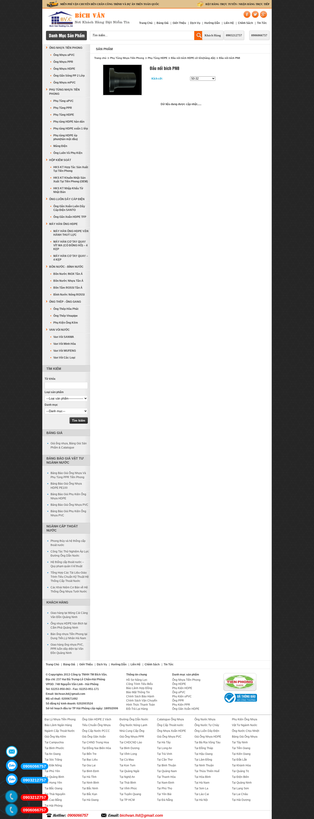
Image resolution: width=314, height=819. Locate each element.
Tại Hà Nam (201, 782)
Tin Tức (262, 23)
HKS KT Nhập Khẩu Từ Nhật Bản (68, 190)
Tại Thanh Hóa (166, 777)
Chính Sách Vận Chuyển (141, 700)
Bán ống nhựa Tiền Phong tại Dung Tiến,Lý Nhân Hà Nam (69, 636)
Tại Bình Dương (130, 748)
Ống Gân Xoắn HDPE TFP (69, 216)
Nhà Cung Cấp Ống (132, 731)
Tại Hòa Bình (202, 777)
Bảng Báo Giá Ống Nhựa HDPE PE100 (66, 485)
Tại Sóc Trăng (53, 759)
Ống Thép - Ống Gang (65, 301)
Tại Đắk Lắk (239, 759)
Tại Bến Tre (89, 754)
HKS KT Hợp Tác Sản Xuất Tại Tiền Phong (70, 169)
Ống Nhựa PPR (63, 61)
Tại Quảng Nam (167, 771)
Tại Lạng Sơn (240, 788)
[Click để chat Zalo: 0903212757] (11, 779)
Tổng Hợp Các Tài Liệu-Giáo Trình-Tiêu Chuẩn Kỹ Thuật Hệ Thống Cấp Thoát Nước (70, 577)
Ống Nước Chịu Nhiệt (245, 731)
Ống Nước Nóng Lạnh (133, 725)
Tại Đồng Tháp (203, 748)
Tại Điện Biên (240, 777)
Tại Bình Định (90, 771)
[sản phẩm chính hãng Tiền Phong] (240, 690)
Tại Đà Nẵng (165, 800)
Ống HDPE (179, 684)
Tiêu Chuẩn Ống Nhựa (96, 725)
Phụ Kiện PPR (181, 704)
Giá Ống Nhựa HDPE (207, 736)
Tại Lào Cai (201, 794)
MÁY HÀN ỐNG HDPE (63, 224)
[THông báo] (240, 703)
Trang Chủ (145, 23)
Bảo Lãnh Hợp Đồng (139, 688)
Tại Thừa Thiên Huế (207, 771)
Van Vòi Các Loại (64, 357)
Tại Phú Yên (52, 771)
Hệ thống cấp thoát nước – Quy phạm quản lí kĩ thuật (67, 564)
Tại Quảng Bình (54, 777)
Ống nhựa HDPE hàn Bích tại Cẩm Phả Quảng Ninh (69, 625)
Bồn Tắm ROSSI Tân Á (68, 287)
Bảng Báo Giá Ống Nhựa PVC (69, 504)
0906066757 (259, 35)
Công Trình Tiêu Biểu (139, 684)
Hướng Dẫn (212, 23)
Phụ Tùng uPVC (63, 101)
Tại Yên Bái (164, 794)
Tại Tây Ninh (240, 742)
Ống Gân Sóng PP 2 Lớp (69, 75)
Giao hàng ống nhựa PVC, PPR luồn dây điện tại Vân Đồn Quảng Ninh (67, 649)
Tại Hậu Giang (203, 754)
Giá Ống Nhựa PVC (169, 736)
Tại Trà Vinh (164, 754)
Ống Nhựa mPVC (64, 82)
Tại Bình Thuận (166, 765)
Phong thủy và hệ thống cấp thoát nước (68, 543)
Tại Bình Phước (54, 748)
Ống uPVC (179, 692)
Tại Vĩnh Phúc (128, 788)
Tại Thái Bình (128, 782)
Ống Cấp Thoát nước (170, 725)
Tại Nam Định (165, 782)
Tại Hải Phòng (54, 805)
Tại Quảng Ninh (242, 782)
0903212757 (234, 35)
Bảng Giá (162, 23)
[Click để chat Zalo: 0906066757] (11, 765)
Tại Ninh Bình (90, 782)
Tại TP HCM (127, 800)
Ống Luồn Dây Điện (206, 731)
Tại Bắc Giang (53, 788)
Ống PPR (178, 700)
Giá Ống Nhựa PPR (132, 736)
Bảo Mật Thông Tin (138, 692)
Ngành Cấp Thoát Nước (60, 731)
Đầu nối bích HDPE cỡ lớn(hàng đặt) (193, 58)
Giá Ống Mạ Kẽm (55, 736)
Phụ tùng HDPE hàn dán (68, 121)
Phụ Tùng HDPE (157, 58)
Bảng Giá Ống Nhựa (244, 736)
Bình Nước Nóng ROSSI (69, 294)
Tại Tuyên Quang (130, 794)
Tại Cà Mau (127, 759)
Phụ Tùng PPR (62, 107)
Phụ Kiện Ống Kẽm (65, 322)
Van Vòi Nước (59, 329)
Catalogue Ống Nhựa (170, 719)
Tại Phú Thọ (164, 788)
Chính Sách (245, 23)
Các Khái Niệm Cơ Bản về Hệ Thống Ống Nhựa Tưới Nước (69, 589)
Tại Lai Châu (240, 794)
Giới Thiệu (179, 23)
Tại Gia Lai (89, 765)
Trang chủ (100, 58)
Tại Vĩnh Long (128, 754)
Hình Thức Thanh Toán (140, 704)
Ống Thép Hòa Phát (65, 308)
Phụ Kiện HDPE (182, 688)
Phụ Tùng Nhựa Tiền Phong (127, 58)
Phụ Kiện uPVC (182, 696)
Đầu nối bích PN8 (229, 58)
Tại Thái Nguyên (55, 794)
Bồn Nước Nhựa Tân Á (68, 280)
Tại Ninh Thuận (204, 765)
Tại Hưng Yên (53, 782)
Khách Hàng (213, 35)
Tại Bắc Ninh (90, 788)
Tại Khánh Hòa (241, 765)
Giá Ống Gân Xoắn (94, 736)
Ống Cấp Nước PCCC (96, 731)
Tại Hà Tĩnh (89, 777)
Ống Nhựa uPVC (64, 55)
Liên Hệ (229, 23)
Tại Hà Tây (164, 742)
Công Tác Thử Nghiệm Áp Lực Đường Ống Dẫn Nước (70, 553)
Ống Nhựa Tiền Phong (65, 47)
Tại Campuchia (54, 742)
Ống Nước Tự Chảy (206, 725)
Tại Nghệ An (127, 777)
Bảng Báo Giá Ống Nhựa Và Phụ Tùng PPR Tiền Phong (68, 475)
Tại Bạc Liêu (90, 759)
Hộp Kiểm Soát (60, 160)
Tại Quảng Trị (240, 771)
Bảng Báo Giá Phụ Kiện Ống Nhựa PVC (68, 513)
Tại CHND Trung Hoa (95, 742)
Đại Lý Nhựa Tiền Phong (60, 719)
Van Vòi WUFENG (64, 350)
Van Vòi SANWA (63, 337)
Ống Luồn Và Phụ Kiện (67, 153)
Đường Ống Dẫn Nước (134, 719)
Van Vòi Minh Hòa (64, 343)
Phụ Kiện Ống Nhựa (244, 719)
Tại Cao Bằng (53, 800)
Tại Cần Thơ (165, 759)
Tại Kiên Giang (241, 754)
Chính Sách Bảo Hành (140, 696)
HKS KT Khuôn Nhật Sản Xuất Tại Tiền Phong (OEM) (70, 179)
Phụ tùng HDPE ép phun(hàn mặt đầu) (65, 137)
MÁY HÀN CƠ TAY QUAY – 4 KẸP (70, 257)
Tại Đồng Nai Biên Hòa (96, 748)
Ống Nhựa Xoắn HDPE (171, 731)
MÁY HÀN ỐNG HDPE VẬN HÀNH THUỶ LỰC (70, 233)
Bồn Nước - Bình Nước (66, 266)
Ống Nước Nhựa (204, 719)
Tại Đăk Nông (53, 765)
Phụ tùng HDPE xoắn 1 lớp (70, 128)
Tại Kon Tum (127, 765)
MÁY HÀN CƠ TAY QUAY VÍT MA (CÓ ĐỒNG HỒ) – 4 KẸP (70, 245)
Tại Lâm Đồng (203, 759)
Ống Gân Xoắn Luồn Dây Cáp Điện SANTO (69, 208)
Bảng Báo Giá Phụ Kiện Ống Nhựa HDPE (68, 496)
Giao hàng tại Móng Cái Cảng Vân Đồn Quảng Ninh (69, 615)
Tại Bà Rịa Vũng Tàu (207, 742)
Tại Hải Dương (241, 800)
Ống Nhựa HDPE (64, 68)
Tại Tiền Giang (241, 748)
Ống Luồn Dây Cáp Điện (67, 199)
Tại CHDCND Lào (131, 742)
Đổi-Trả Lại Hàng (137, 708)
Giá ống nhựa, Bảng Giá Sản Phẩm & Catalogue (69, 445)
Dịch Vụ (195, 23)
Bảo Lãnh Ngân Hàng (58, 725)
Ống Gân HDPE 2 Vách (96, 719)
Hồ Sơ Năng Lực (136, 679)
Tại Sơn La (201, 788)
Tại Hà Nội (201, 800)
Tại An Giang (53, 754)
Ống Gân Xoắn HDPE (185, 708)
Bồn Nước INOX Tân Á (68, 274)
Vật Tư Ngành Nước (244, 725)
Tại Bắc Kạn (89, 794)
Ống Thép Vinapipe (65, 315)
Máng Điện (60, 146)
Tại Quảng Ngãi (129, 771)
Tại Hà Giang (90, 800)
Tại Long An (164, 748)
